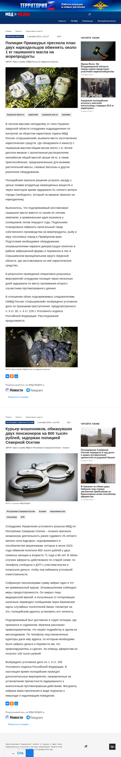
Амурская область (15, 115)
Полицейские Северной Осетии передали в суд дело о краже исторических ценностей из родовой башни (98, 454)
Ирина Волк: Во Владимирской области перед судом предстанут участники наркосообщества (97, 68)
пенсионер (12, 517)
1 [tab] (37, 364)
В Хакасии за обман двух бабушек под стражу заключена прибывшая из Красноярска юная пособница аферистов (98, 491)
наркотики (33, 115)
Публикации (87, 21)
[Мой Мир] (16, 376)
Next (73, 347)
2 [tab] (41, 364)
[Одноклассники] (12, 376)
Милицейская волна (107, 21)
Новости (62, 21)
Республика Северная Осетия (21, 511)
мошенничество (57, 511)
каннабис (66, 115)
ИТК (22, 517)
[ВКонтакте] (7, 376)
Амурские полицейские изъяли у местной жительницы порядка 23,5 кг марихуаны (97, 104)
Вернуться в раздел (18, 397)
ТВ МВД (74, 21)
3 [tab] (44, 364)
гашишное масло (50, 115)
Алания (42, 511)
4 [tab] (47, 364)
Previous (9, 347)
